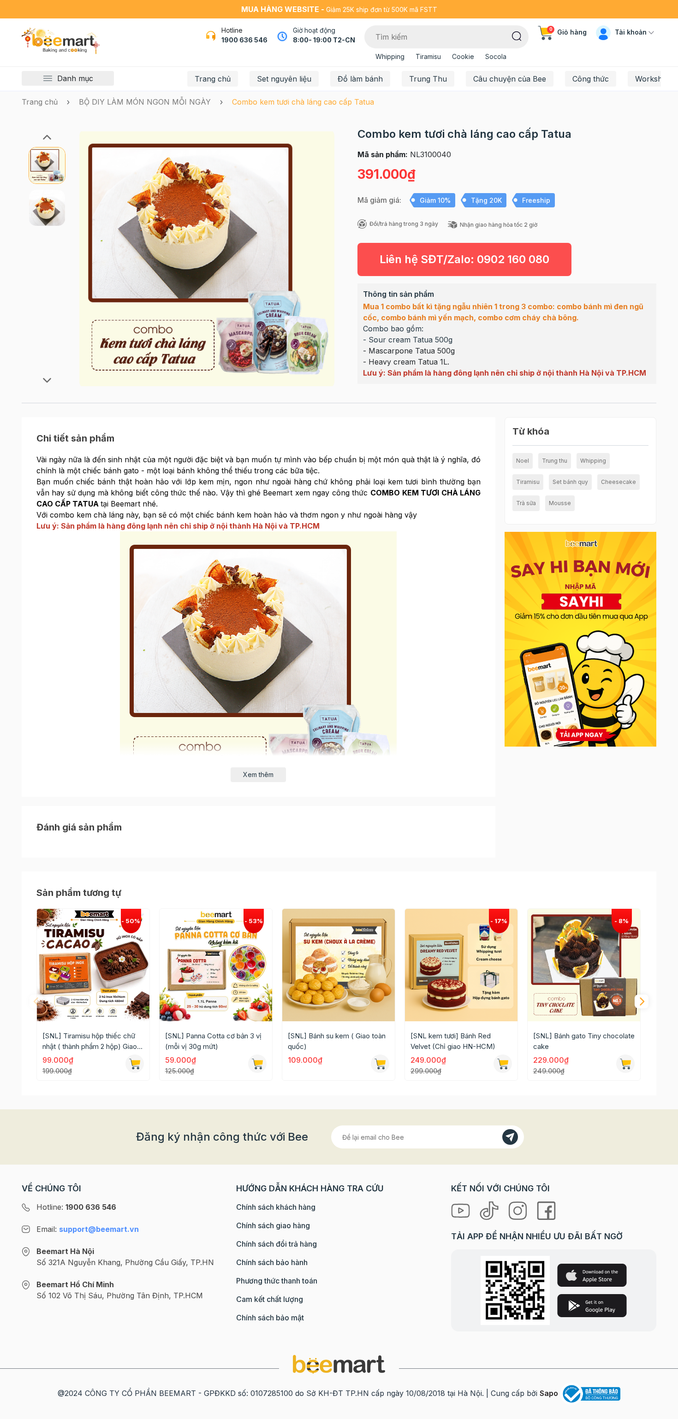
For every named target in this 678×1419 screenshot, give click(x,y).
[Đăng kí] (510, 1137)
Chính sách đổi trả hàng (276, 1243)
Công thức (590, 78)
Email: (87, 1229)
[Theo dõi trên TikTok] (490, 1209)
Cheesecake (618, 481)
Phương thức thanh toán (276, 1280)
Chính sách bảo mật (270, 1317)
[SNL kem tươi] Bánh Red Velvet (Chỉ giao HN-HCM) (452, 1041)
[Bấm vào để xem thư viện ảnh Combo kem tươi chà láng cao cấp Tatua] (206, 259)
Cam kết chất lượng (269, 1299)
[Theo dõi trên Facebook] (546, 1209)
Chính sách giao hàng (273, 1225)
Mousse (560, 503)
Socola (495, 56)
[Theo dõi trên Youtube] (461, 1209)
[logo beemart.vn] (339, 1363)
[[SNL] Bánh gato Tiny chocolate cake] (584, 965)
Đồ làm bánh (360, 78)
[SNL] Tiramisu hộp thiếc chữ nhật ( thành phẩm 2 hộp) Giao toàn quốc (89, 1041)
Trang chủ (213, 78)
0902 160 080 (513, 259)
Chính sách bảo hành (272, 1262)
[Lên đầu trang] (661, 1410)
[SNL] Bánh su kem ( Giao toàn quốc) (337, 1041)
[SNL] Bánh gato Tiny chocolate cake (584, 1041)
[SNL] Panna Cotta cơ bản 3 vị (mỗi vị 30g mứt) (213, 1041)
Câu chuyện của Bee (509, 78)
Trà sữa (526, 503)
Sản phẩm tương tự (78, 892)
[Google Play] (592, 1305)
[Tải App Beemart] (580, 638)
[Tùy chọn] (134, 1063)
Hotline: (76, 1207)
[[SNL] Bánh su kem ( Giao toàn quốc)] (338, 965)
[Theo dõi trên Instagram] (518, 1209)
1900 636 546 (244, 40)
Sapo (549, 1393)
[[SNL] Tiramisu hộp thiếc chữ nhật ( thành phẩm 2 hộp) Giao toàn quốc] (93, 965)
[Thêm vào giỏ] (257, 1063)
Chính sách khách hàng (275, 1207)
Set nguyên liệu (284, 78)
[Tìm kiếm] (517, 35)
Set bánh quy (570, 481)
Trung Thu (428, 78)
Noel (522, 460)
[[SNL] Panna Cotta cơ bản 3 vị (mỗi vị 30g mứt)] (216, 965)
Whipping (389, 56)
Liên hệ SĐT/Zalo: (464, 259)
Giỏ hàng (568, 32)
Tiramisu (428, 56)
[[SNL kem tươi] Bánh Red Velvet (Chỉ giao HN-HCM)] (461, 965)
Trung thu (554, 460)
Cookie (463, 56)
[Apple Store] (592, 1275)
